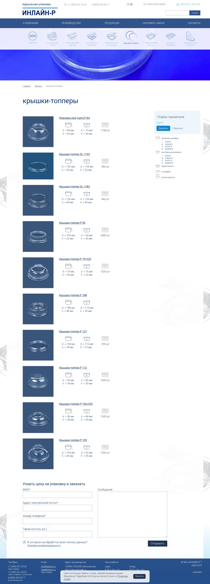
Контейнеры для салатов (72, 44)
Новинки (32, 43)
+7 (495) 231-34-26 (77, 4)
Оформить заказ (153, 23)
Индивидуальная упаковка (190, 44)
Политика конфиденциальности (43, 545)
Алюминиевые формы (151, 44)
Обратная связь (156, 4)
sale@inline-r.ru (48, 569)
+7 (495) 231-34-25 (17, 572)
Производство (71, 23)
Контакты (194, 23)
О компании (30, 23)
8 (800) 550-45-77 (100, 4)
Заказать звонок (190, 4)
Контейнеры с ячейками (91, 44)
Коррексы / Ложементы (171, 44)
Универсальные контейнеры (111, 44)
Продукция (112, 23)
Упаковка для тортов (52, 44)
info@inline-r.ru (48, 566)
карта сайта (197, 572)
